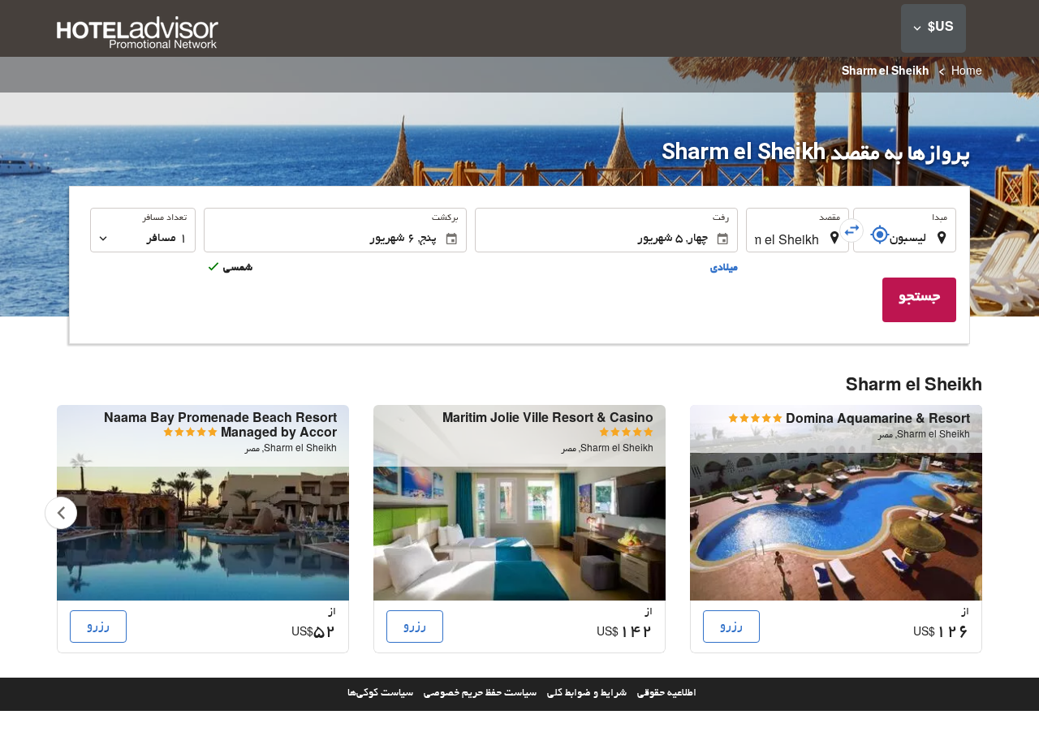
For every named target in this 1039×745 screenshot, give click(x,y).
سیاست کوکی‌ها (380, 694)
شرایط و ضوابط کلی (587, 694)
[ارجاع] (879, 234)
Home (966, 73)
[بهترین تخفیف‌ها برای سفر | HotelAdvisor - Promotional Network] (137, 35)
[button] (933, 28)
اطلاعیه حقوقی (666, 694)
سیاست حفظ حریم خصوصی (480, 694)
